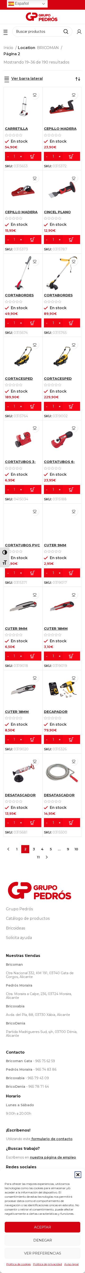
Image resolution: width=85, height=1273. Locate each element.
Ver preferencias (42, 1253)
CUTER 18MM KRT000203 (56, 630)
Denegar (42, 1240)
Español (21, 3)
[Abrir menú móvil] (5, 31)
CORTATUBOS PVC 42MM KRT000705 (22, 547)
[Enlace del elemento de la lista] (42, 909)
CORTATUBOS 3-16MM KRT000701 (21, 463)
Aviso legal (71, 1264)
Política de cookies (18, 1264)
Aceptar (42, 1227)
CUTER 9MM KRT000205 (55, 547)
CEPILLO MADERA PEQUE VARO (21, 214)
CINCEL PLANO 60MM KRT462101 (60, 214)
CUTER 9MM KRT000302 (16, 630)
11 (38, 857)
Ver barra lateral (27, 78)
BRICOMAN (48, 47)
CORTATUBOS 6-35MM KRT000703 (60, 463)
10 (76, 849)
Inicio (9, 47)
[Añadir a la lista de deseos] (35, 95)
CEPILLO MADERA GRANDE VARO (60, 130)
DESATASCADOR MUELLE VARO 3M (60, 797)
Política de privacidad (47, 1264)
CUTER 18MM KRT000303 (17, 713)
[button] (78, 1174)
